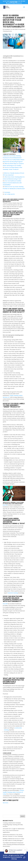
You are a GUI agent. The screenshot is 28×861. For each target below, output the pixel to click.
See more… (6, 803)
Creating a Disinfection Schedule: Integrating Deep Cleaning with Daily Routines (13, 824)
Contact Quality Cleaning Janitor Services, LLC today (13, 792)
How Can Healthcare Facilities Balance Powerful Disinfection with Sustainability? (12, 182)
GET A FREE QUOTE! (10, 194)
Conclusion (7, 192)
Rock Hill (5, 505)
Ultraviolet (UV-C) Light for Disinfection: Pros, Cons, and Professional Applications (13, 830)
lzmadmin (7, 29)
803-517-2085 (14, 2)
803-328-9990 (21, 1)
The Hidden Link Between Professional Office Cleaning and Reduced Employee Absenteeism (14, 844)
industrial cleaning (12, 593)
